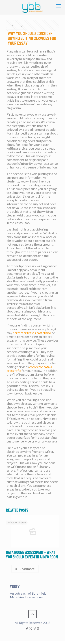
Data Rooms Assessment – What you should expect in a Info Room (32, 554)
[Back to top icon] (32, 614)
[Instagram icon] (38, 628)
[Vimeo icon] (34, 628)
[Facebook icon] (26, 628)
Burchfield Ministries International (28, 595)
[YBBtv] (32, 7)
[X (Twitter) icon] (30, 628)
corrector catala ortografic (29, 369)
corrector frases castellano (32, 333)
